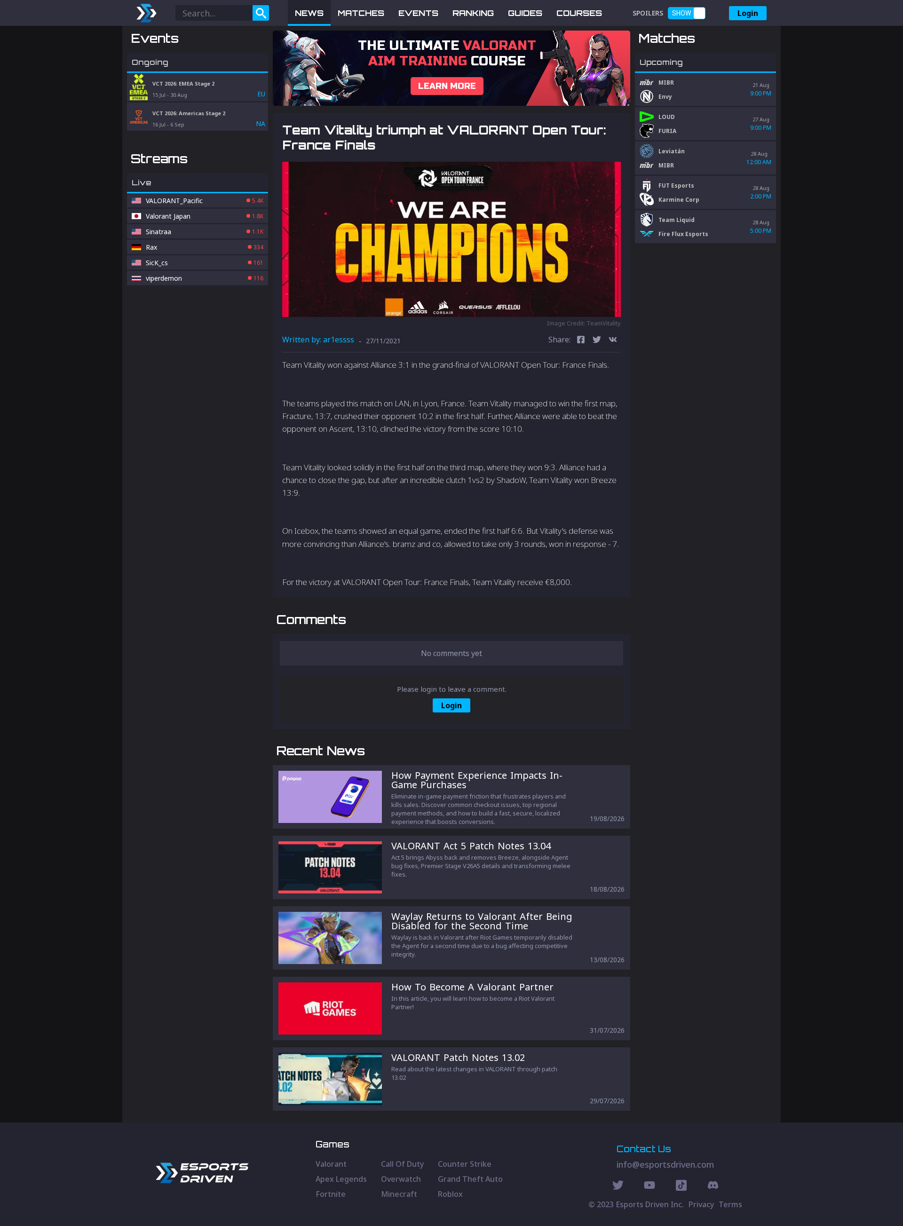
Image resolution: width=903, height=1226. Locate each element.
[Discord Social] (681, 1186)
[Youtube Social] (649, 1186)
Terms (730, 1204)
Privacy (701, 1204)
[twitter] (597, 340)
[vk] (613, 340)
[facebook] (581, 340)
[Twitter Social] (618, 1186)
